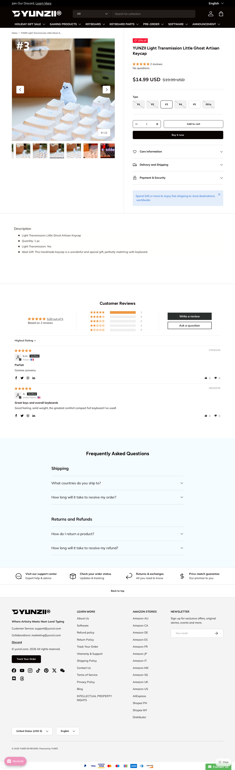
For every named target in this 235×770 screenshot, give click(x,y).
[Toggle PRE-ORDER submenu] (162, 24)
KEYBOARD (93, 24)
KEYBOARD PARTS (122, 24)
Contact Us (84, 668)
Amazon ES (140, 639)
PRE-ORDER (151, 24)
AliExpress (139, 696)
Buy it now (178, 134)
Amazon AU (140, 618)
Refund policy (85, 632)
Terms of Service (87, 675)
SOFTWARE (176, 24)
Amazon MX (141, 668)
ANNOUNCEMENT (204, 24)
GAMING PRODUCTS (63, 24)
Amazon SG (140, 675)
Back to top (117, 590)
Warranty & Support (89, 653)
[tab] (22, 229)
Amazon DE (140, 632)
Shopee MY (140, 710)
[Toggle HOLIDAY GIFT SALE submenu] (44, 24)
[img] (23, 350)
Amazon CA (140, 625)
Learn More (43, 3)
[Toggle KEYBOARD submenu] (104, 24)
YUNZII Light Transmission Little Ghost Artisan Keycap (41, 33)
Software (82, 625)
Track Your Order (26, 658)
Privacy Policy (86, 682)
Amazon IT (140, 660)
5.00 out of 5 (55, 319)
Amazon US (140, 689)
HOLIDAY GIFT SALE (28, 24)
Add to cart (193, 123)
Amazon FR (140, 646)
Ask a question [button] (189, 325)
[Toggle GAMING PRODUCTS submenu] (79, 24)
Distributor (139, 717)
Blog (80, 689)
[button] (221, 14)
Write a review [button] (189, 316)
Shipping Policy (87, 660)
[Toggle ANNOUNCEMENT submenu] (219, 24)
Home (14, 33)
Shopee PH (140, 703)
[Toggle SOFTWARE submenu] (186, 24)
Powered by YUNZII (48, 748)
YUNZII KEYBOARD (29, 748)
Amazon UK (140, 682)
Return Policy (85, 639)
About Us (83, 618)
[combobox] (134, 14)
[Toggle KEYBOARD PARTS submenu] (137, 24)
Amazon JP (140, 653)
